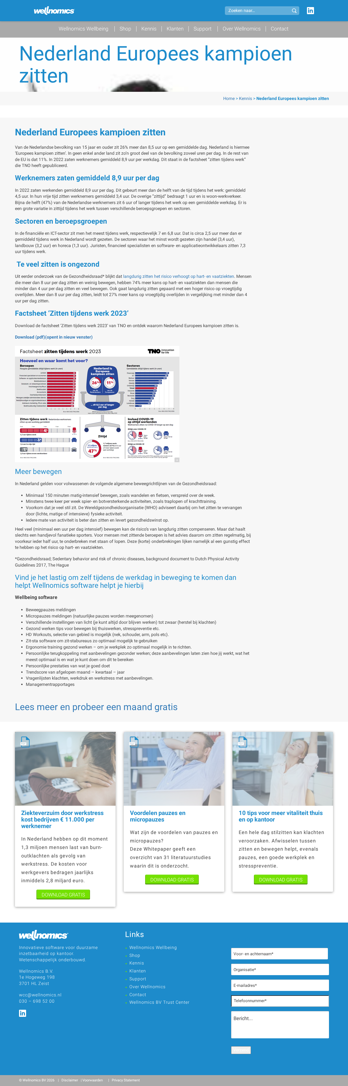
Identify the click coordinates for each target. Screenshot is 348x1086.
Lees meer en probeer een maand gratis (96, 706)
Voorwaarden (92, 1080)
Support (203, 29)
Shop (125, 29)
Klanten (175, 29)
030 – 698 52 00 (37, 1001)
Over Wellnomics (242, 29)
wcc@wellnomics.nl (40, 994)
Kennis (149, 29)
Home (229, 98)
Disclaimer (69, 1080)
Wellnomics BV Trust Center (159, 1002)
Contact (279, 29)
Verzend (241, 1049)
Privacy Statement (126, 1080)
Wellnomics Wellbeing (83, 29)
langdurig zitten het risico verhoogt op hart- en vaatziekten (178, 276)
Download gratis (63, 895)
